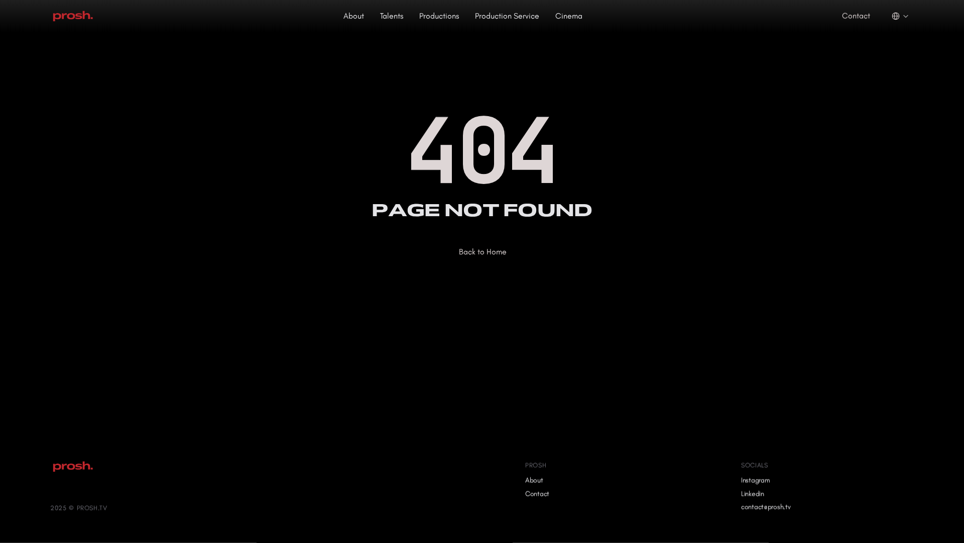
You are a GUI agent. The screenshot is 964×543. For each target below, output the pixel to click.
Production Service (507, 16)
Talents (391, 16)
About (353, 16)
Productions (439, 16)
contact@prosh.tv (766, 507)
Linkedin (752, 493)
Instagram (755, 480)
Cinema (568, 16)
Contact (537, 493)
